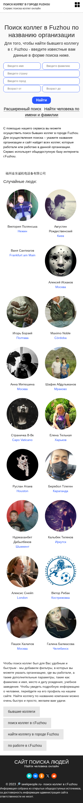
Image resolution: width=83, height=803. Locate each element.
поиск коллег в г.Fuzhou (27, 723)
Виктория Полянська (22, 229)
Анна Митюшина (22, 386)
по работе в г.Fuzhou (25, 745)
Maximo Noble (60, 335)
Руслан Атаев (22, 489)
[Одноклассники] (41, 776)
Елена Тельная (61, 437)
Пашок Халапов (22, 646)
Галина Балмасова (60, 646)
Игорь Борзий (22, 335)
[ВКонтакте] (35, 776)
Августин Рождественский (60, 231)
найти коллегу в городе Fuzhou (33, 734)
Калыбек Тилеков (60, 539)
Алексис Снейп (22, 595)
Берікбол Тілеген (60, 489)
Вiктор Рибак (60, 595)
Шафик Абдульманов (60, 386)
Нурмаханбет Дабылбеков (22, 541)
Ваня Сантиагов (22, 253)
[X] (47, 776)
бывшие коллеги (21, 711)
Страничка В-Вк (22, 437)
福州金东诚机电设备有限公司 (26, 173)
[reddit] (54, 776)
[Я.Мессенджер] (29, 776)
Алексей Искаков (60, 284)
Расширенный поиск (22, 109)
